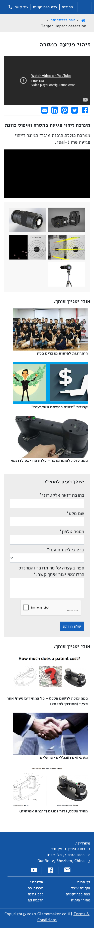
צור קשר (21, 7)
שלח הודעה (72, 626)
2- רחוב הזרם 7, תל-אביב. (68, 855)
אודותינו (36, 882)
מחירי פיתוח (80, 900)
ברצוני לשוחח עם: (65, 550)
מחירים (67, 7)
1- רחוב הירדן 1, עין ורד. (70, 849)
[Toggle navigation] (84, 7)
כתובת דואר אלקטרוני (61, 495)
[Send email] (44, 110)
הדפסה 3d (35, 900)
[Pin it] (64, 110)
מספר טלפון (71, 531)
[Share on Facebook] (84, 110)
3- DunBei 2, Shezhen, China (63, 861)
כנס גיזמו (35, 894)
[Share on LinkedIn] (54, 110)
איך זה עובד (80, 888)
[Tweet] (74, 110)
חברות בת (35, 888)
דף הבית (83, 882)
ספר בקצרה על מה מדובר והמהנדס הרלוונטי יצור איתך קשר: (51, 571)
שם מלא (75, 513)
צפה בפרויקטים (45, 7)
